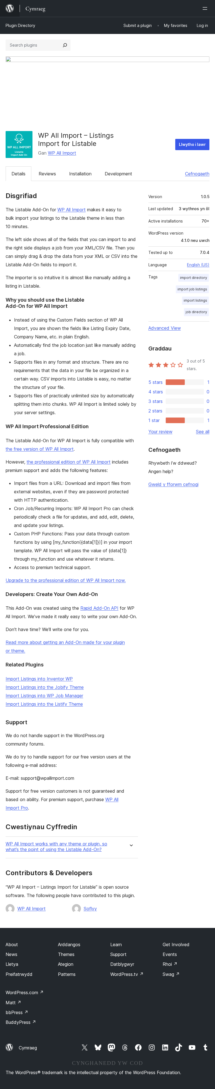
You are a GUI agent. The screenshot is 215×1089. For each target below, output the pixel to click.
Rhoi (170, 964)
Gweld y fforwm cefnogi (173, 484)
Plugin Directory (20, 25)
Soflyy (90, 908)
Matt (13, 1002)
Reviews (47, 173)
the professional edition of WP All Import (69, 462)
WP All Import (62, 153)
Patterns (67, 974)
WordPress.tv (127, 974)
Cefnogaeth (197, 173)
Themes (66, 954)
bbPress (17, 1012)
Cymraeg (28, 1048)
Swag (171, 974)
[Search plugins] (65, 45)
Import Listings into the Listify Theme (44, 704)
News (11, 954)
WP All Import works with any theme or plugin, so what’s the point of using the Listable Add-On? (56, 846)
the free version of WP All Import (40, 449)
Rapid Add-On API (99, 608)
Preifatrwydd (19, 974)
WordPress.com (25, 992)
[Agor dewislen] (206, 8)
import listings (195, 300)
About (12, 944)
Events (170, 954)
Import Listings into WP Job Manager (44, 695)
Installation (80, 173)
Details (18, 173)
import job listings (192, 289)
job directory (196, 312)
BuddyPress (21, 1022)
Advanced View (164, 328)
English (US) (198, 264)
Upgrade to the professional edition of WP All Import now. (66, 580)
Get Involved (176, 944)
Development (118, 173)
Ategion (65, 964)
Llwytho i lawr (192, 144)
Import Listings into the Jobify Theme (45, 687)
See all (202, 431)
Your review (160, 431)
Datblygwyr (122, 964)
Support (118, 954)
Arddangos (69, 944)
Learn (116, 944)
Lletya (12, 964)
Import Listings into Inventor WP (39, 679)
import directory (193, 278)
